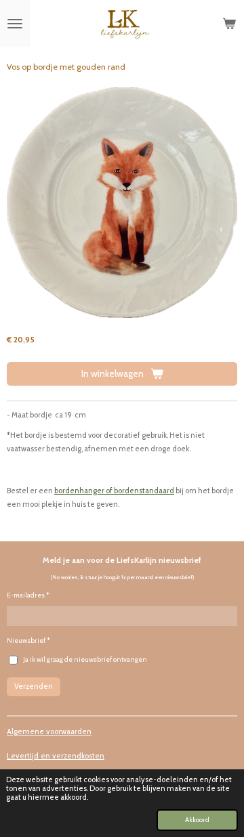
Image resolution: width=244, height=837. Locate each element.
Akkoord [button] (197, 819)
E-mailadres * (28, 595)
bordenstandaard (144, 490)
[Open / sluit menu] (15, 23)
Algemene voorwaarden (49, 731)
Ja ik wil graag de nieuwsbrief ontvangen (85, 659)
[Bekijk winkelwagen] (229, 23)
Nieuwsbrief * (28, 640)
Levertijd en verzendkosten (55, 756)
